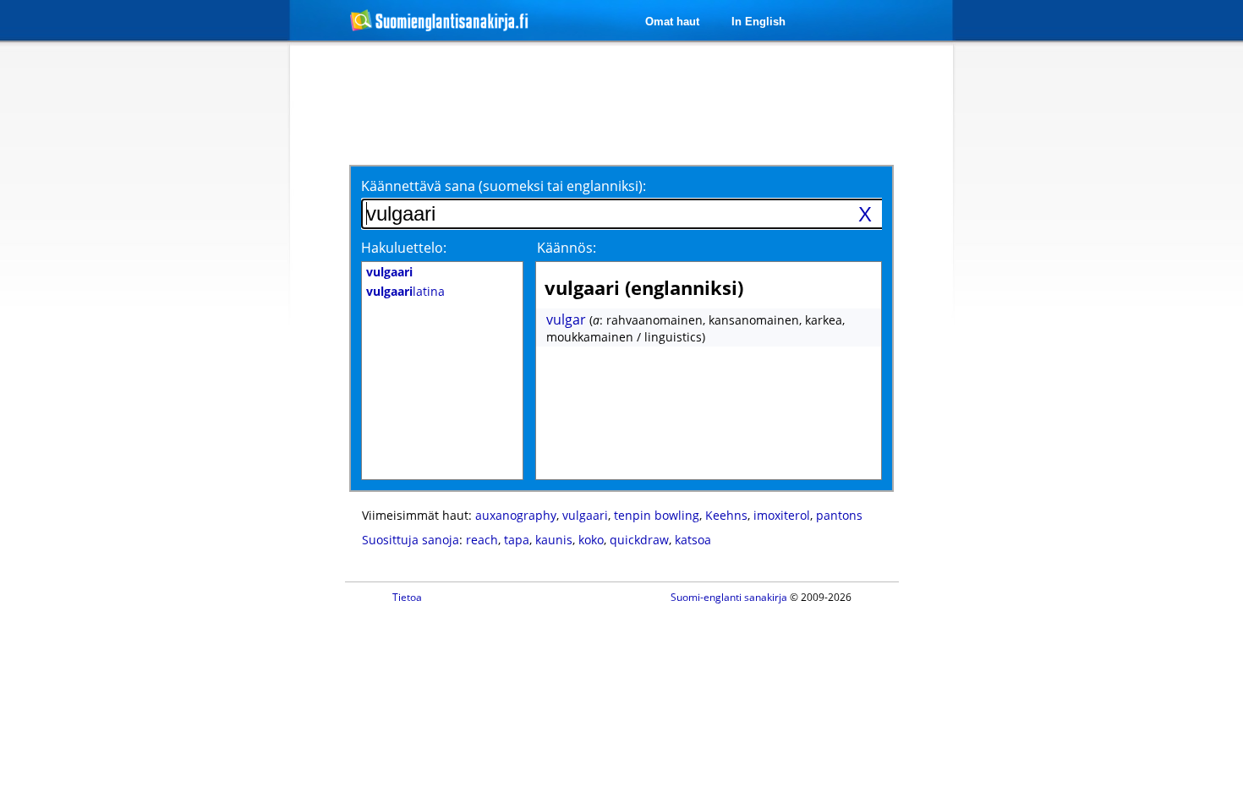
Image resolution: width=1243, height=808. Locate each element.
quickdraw (639, 540)
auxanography (515, 515)
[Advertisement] (200, 319)
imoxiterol (781, 515)
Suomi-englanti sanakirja (729, 597)
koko (591, 540)
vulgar (566, 319)
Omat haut (672, 21)
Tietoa (407, 597)
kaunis (553, 540)
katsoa (693, 540)
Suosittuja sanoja (410, 540)
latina (405, 291)
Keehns (726, 515)
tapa (516, 540)
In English (758, 21)
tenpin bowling (656, 515)
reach (482, 540)
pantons (839, 515)
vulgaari (585, 515)
